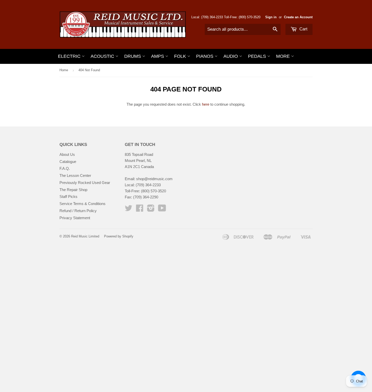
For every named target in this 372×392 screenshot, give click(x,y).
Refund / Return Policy (78, 211)
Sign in (271, 17)
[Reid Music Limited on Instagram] (151, 210)
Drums (133, 56)
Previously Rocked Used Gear (84, 182)
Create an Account (298, 17)
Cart (302, 29)
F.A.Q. (64, 168)
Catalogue (67, 161)
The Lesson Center (75, 175)
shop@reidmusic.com (154, 179)
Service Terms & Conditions (82, 203)
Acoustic (103, 56)
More (283, 56)
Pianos (205, 56)
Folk (180, 56)
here (205, 104)
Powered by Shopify (118, 236)
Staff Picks (68, 196)
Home (63, 70)
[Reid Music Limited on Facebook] (139, 210)
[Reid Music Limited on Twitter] (128, 210)
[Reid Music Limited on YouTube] (162, 210)
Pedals (257, 56)
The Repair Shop (73, 190)
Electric (70, 56)
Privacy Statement (74, 218)
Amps (158, 56)
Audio (231, 56)
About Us (67, 154)
